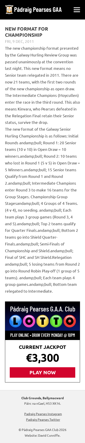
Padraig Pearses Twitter (43, 419)
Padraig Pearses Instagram (43, 414)
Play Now (42, 372)
